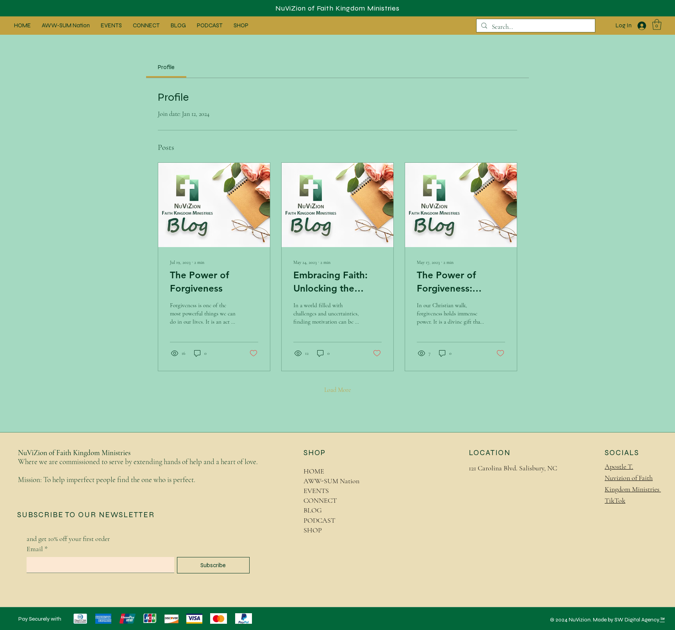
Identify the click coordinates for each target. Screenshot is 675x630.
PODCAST (319, 520)
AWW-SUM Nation (331, 481)
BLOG (313, 510)
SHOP (313, 530)
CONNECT (320, 500)
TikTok (615, 500)
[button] (656, 24)
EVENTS (316, 490)
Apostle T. (619, 466)
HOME (314, 471)
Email (37, 549)
